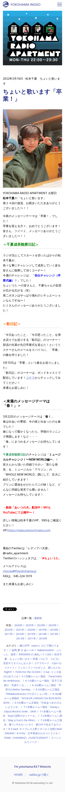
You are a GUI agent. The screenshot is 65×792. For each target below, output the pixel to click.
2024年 (41, 625)
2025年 (30, 625)
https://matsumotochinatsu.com (28, 530)
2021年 (20, 629)
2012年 (20, 638)
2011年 (32, 638)
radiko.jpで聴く (39, 775)
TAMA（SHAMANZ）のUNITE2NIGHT (26, 737)
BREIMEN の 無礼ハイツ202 (35, 654)
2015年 (31, 634)
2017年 (9, 634)
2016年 (20, 634)
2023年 (52, 625)
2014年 (43, 634)
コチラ (30, 378)
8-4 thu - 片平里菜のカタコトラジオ (37, 733)
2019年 (43, 629)
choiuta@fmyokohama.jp (19, 571)
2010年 (43, 638)
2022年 (9, 629)
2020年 (31, 629)
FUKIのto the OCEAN (27, 672)
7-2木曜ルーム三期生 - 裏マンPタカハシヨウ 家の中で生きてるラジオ (32, 724)
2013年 (54, 634)
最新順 (38, 618)
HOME (18, 775)
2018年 (54, 629)
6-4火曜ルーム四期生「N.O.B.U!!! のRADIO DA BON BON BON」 (32, 698)
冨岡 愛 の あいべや (23, 650)
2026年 (18, 625)
